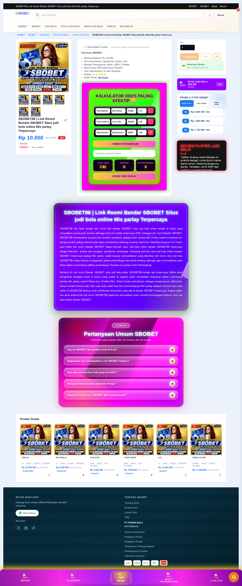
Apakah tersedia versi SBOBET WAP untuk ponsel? (96, 395)
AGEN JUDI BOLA (93, 26)
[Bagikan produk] (65, 120)
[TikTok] (33, 528)
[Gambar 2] (35, 99)
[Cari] (37, 15)
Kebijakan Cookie (134, 541)
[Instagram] (26, 528)
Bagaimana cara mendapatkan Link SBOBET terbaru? (98, 361)
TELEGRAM (73, 580)
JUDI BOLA (51, 26)
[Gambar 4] (59, 99)
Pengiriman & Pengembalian (139, 546)
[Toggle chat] (234, 577)
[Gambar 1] (23, 99)
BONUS (25, 580)
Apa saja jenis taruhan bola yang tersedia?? (92, 372)
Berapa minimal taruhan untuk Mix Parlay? (91, 383)
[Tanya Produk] (216, 56)
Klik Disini (103, 77)
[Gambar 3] (47, 99)
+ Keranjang (189, 56)
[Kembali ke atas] (234, 569)
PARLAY (111, 26)
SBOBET (192, 6)
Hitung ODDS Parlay (124, 176)
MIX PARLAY (126, 26)
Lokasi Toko (131, 512)
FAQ (127, 517)
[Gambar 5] (23, 111)
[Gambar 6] (35, 111)
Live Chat (217, 580)
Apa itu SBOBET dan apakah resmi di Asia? (92, 349)
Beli (206, 56)
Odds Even (186, 103)
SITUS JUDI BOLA (70, 26)
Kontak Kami (131, 507)
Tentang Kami (132, 503)
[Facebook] (18, 528)
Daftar (214, 6)
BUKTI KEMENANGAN (169, 580)
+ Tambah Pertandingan (124, 144)
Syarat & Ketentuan (135, 532)
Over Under (202, 103)
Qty (182, 43)
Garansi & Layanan (135, 556)
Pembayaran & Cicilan (136, 551)
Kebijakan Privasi (133, 537)
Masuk (223, 6)
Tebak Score (216, 103)
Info (219, 84)
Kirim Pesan (29, 513)
